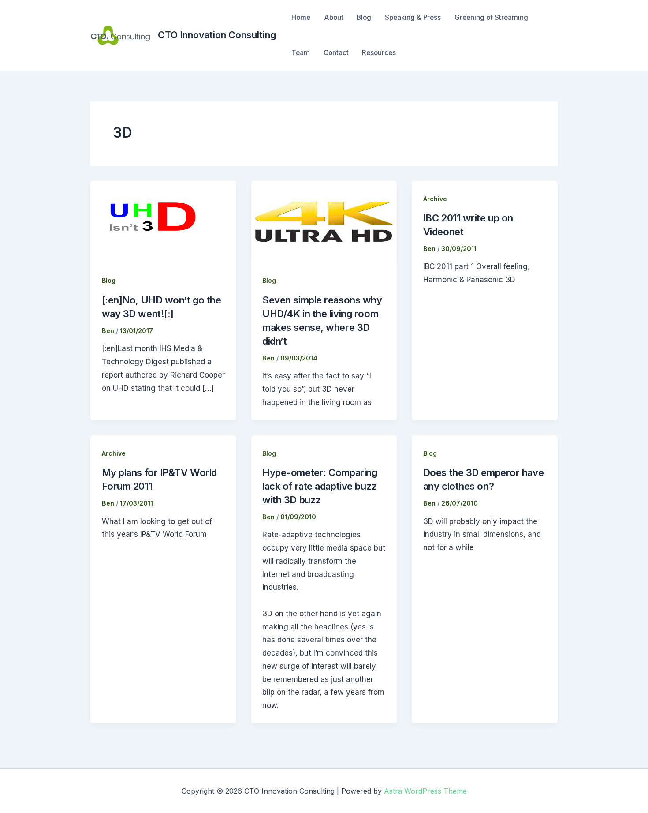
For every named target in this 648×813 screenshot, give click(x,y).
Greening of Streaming (491, 17)
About (333, 17)
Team (300, 53)
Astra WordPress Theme (425, 791)
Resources (379, 53)
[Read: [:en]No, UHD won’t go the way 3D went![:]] (163, 221)
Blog (364, 17)
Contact (336, 53)
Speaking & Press (413, 17)
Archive (435, 198)
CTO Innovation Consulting (217, 35)
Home (300, 17)
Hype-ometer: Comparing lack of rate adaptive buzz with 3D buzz (319, 486)
